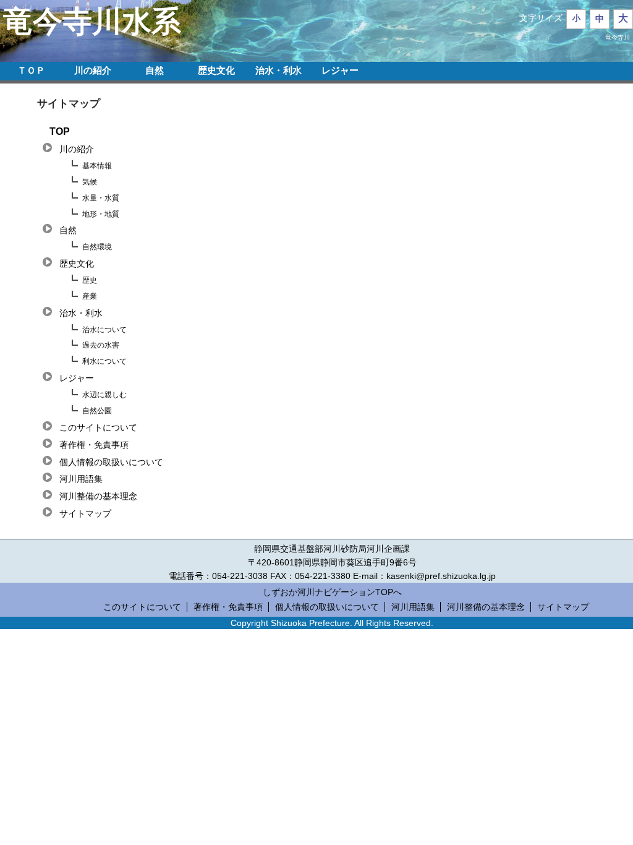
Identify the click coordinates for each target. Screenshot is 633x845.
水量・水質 (100, 198)
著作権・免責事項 (94, 445)
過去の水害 (100, 345)
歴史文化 (216, 70)
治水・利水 (278, 70)
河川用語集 (81, 479)
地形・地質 (100, 214)
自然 (154, 70)
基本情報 (97, 165)
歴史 (89, 280)
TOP (59, 131)
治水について (104, 329)
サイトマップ (85, 513)
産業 (89, 296)
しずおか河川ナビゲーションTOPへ (332, 592)
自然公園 (97, 410)
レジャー (340, 70)
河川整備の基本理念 (98, 496)
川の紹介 (92, 70)
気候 (89, 182)
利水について (104, 361)
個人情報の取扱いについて (111, 462)
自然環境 (97, 246)
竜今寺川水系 (92, 21)
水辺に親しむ (104, 394)
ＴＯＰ (31, 70)
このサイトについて (98, 427)
